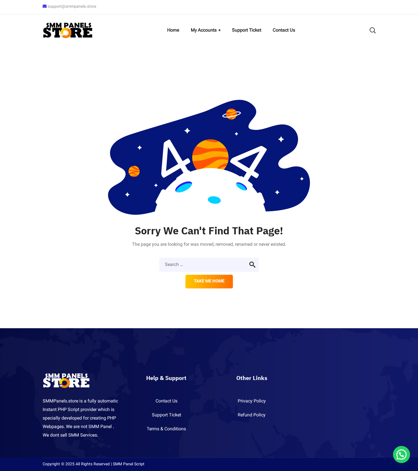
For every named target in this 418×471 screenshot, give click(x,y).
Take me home (209, 281)
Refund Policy (252, 415)
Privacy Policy (252, 401)
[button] (401, 454)
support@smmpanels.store (72, 7)
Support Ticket (166, 415)
